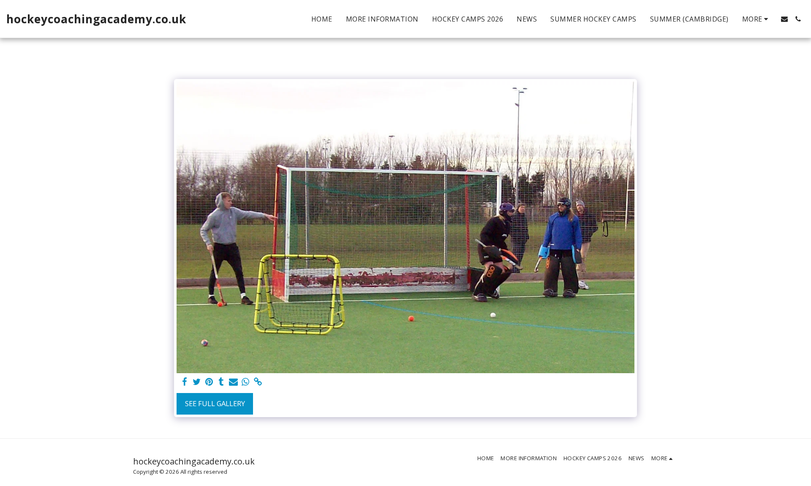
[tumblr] (221, 382)
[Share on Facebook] (184, 382)
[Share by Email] (233, 382)
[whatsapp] (245, 382)
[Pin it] (208, 382)
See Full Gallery (215, 403)
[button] (784, 19)
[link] (257, 382)
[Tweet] (197, 382)
